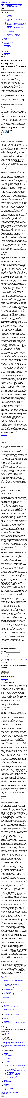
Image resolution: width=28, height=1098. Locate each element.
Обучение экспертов (12, 36)
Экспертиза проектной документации (16, 23)
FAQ (8, 49)
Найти (2, 8)
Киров (13, 1042)
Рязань (10, 1045)
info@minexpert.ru (13, 6)
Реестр (5, 39)
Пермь (11, 1043)
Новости (9, 46)
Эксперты (9, 16)
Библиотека (7, 45)
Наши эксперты (8, 1015)
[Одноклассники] (3, 132)
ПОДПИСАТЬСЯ (5, 671)
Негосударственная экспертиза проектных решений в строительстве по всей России (11, 4)
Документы (6, 38)
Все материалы (4, 440)
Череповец (3, 1046)
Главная (6, 12)
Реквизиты (9, 17)
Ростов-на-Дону (5, 1045)
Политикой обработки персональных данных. (13, 660)
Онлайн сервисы (5, 997)
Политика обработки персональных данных (15, 1022)
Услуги (5, 22)
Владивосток (4, 1042)
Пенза (7, 1043)
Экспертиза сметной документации (13, 995)
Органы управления (9, 1007)
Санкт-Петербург (17, 1045)
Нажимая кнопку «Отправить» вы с (14, 660)
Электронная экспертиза (13, 35)
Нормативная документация (11, 1006)
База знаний (10, 47)
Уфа (26, 1045)
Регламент (6, 1005)
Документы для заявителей (10, 1009)
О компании (7, 13)
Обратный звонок (5, 2)
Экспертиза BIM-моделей (13, 34)
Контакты (6, 43)
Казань (9, 1042)
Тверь (23, 1045)
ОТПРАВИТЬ (4, 662)
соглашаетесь (23, 659)
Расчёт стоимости (8, 42)
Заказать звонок (8, 1000)
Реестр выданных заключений (11, 1014)
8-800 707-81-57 (5, 6)
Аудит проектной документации (15, 32)
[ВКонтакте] (1, 132)
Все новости (4, 137)
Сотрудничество (8, 41)
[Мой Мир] (6, 132)
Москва (17, 1042)
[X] (8, 132)
